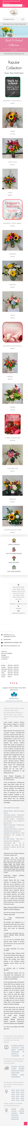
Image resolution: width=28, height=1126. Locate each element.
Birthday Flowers (8, 811)
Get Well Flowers (9, 839)
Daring (12, 407)
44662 (22, 1098)
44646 (13, 1098)
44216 (13, 1090)
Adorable (12, 254)
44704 (13, 1096)
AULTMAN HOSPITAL (17, 1046)
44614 (17, 1090)
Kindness (12, 499)
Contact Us (4, 651)
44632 (17, 1092)
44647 (17, 1098)
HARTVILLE (14, 1115)
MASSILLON (15, 1119)
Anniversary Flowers (9, 815)
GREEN (21, 1113)
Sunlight (12, 285)
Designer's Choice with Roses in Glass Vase (12, 346)
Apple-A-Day (12, 162)
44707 (17, 1096)
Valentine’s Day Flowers (10, 829)
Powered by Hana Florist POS (14, 701)
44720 (22, 1092)
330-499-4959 (7, 639)
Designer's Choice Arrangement (12, 223)
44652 (13, 1094)
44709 (22, 1100)
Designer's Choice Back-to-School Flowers (12, 101)
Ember (12, 131)
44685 (13, 1092)
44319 (22, 1090)
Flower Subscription (12, 438)
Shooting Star (12, 468)
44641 (22, 1094)
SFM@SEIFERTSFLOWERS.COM (13, 642)
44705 (13, 1100)
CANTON (21, 1111)
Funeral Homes (5, 657)
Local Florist (4, 659)
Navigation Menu (9, 19)
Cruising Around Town (12, 530)
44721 (17, 1094)
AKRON (13, 1109)
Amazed (10, 376)
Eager (10, 193)
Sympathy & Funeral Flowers (12, 833)
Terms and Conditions (6, 653)
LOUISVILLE (15, 1117)
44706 (22, 1096)
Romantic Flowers (9, 819)
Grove (12, 315)
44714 (17, 1100)
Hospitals (3, 655)
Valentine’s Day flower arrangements (14, 859)
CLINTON (14, 1113)
